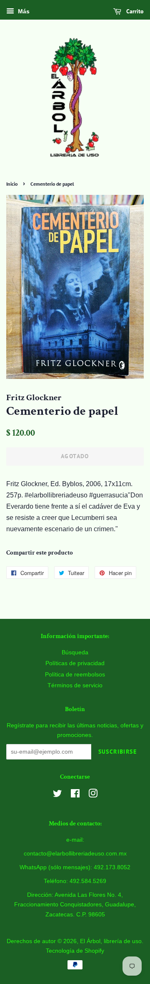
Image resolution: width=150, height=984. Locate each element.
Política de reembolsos (75, 674)
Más (23, 11)
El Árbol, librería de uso (111, 941)
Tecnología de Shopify (75, 951)
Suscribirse (117, 751)
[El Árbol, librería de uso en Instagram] (93, 795)
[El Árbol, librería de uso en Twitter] (57, 795)
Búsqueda (75, 652)
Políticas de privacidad (75, 663)
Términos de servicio (75, 685)
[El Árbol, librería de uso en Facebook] (75, 795)
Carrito (134, 11)
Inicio (12, 184)
